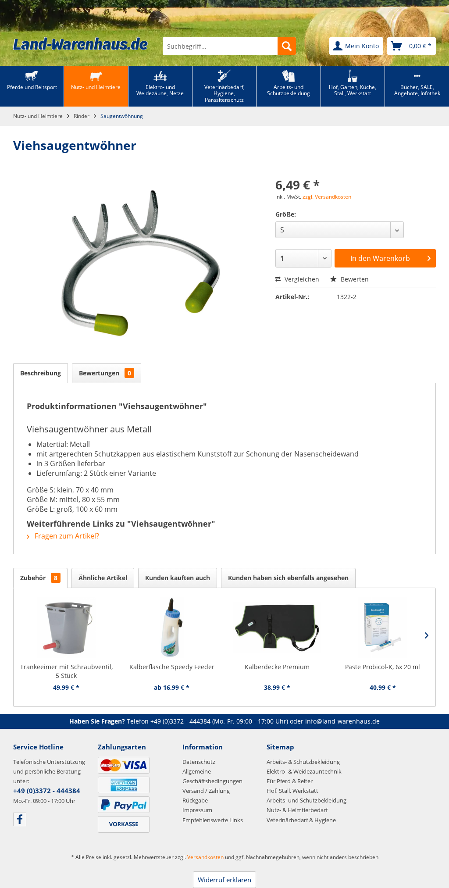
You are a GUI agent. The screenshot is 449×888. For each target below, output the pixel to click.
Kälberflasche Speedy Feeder (171, 667)
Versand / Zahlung (206, 791)
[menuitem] (229, 46)
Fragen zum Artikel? (66, 536)
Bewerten (354, 279)
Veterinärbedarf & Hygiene (301, 820)
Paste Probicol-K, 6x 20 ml (382, 667)
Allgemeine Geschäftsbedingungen (212, 776)
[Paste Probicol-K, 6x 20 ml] (383, 627)
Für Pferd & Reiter (290, 781)
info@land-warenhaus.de (342, 721)
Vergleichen (301, 279)
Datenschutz (198, 762)
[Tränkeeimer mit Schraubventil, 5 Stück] (66, 627)
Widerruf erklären (224, 879)
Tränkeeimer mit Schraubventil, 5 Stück (66, 671)
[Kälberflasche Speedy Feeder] (172, 627)
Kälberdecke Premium (277, 667)
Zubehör (38, 578)
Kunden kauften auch (177, 578)
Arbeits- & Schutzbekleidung (303, 762)
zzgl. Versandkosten (327, 196)
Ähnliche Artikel (102, 578)
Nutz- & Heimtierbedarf (297, 810)
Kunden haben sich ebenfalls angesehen (288, 578)
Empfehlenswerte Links (212, 820)
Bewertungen (105, 373)
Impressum (197, 810)
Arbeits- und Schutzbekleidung (306, 800)
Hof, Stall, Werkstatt (292, 791)
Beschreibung (40, 373)
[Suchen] (287, 46)
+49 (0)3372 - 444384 (180, 721)
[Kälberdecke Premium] (277, 627)
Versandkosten (205, 857)
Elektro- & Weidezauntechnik (304, 771)
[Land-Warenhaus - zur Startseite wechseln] (80, 43)
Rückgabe (195, 800)
